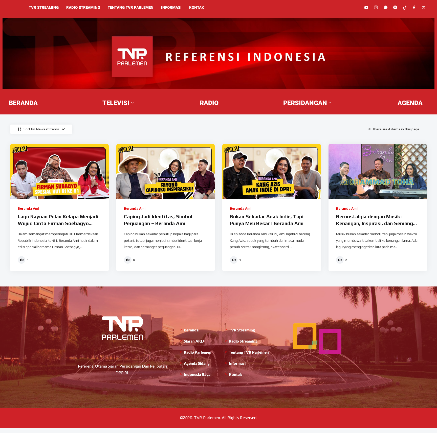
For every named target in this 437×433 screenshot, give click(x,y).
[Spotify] (395, 7)
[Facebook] (414, 7)
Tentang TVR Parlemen (131, 7)
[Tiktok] (404, 7)
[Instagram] (376, 7)
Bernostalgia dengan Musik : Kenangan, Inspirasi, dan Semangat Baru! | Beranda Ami (377, 223)
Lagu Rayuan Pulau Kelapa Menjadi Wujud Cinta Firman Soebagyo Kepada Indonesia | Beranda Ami (58, 223)
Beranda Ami (28, 208)
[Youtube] (366, 7)
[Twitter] (424, 7)
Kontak (196, 7)
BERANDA (23, 103)
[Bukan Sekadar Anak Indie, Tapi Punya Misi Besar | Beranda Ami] (271, 171)
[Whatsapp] (385, 7)
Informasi (171, 7)
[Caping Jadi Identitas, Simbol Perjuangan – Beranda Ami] (165, 171)
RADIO (209, 103)
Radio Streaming (83, 7)
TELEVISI (115, 103)
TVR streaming (44, 7)
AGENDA (410, 103)
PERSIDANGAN (305, 103)
